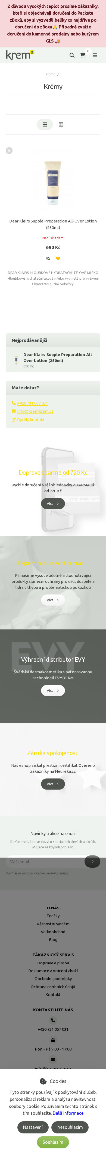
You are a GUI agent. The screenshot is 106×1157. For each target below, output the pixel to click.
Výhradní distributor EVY (53, 659)
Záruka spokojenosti (53, 753)
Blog (53, 939)
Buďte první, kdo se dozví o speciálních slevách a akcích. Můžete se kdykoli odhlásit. (53, 844)
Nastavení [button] (33, 1127)
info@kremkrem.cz (35, 411)
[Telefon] (53, 1020)
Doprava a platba (53, 963)
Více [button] (50, 503)
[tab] (45, 124)
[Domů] (20, 55)
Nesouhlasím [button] (70, 1127)
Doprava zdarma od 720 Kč (53, 472)
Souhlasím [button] (53, 1142)
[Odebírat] (92, 861)
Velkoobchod (53, 931)
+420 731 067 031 (32, 403)
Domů (50, 74)
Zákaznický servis (53, 954)
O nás (53, 908)
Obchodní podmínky (53, 978)
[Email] (53, 1059)
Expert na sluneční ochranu (53, 563)
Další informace (68, 1113)
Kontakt (53, 994)
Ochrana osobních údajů (53, 986)
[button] (47, 258)
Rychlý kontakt (31, 419)
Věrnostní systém (53, 924)
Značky (53, 915)
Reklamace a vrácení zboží (53, 970)
